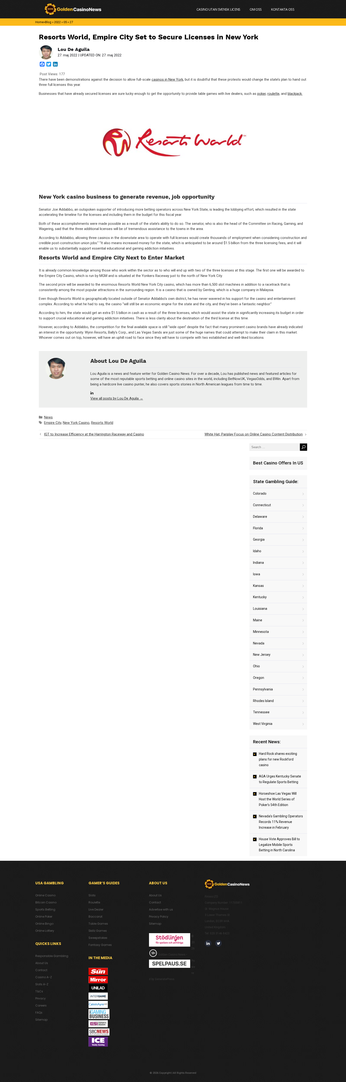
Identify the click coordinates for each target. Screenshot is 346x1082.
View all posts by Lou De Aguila (116, 398)
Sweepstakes (98, 938)
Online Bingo (44, 924)
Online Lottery (44, 931)
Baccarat (95, 917)
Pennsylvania (263, 689)
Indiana (258, 562)
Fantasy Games (100, 945)
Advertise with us (161, 909)
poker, (261, 94)
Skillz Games (98, 931)
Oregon (258, 678)
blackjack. (295, 94)
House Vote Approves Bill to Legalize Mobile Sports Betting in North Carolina (279, 844)
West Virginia (262, 724)
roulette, (273, 94)
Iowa (256, 574)
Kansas (258, 586)
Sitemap (41, 1020)
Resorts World (102, 423)
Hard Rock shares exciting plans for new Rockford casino (278, 759)
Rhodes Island (263, 701)
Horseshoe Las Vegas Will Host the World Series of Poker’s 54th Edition (278, 799)
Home (39, 22)
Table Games (98, 924)
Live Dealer (96, 909)
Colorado (259, 493)
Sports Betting (45, 909)
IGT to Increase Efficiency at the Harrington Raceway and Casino (94, 434)
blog (48, 22)
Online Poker (43, 917)
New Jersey (261, 654)
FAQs (38, 1013)
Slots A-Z (41, 984)
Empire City (52, 423)
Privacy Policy (158, 917)
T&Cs (39, 991)
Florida (258, 528)
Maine (257, 620)
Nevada (258, 643)
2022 (57, 22)
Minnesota (261, 632)
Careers (41, 1005)
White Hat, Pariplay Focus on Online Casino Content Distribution (254, 434)
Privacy (40, 998)
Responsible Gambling (51, 956)
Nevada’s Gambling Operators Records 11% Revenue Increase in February (281, 821)
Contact (41, 970)
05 (65, 22)
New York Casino (76, 423)
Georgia (259, 539)
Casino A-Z (43, 977)
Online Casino (45, 895)
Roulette (94, 902)
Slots (92, 895)
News (48, 417)
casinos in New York (167, 79)
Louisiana (260, 608)
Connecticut (262, 505)
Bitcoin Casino (45, 902)
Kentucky (260, 597)
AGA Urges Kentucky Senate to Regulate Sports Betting (280, 779)
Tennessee (261, 712)
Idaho (257, 551)
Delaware (260, 516)
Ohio (256, 666)
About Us (41, 963)
